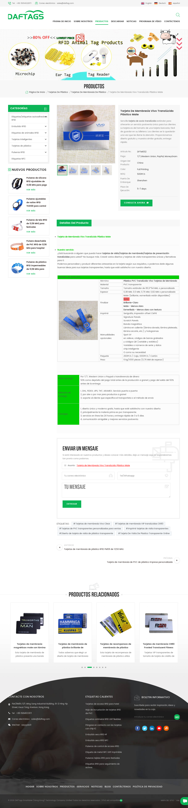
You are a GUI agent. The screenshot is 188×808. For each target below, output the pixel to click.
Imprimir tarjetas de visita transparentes (148, 528)
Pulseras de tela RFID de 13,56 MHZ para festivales (36, 224)
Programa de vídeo (150, 21)
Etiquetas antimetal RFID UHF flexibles (103, 719)
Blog (108, 787)
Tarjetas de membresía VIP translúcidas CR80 (140, 523)
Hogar (30, 787)
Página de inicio (62, 21)
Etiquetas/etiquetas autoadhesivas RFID (29, 118)
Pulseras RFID (18, 152)
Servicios (83, 787)
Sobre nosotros (83, 21)
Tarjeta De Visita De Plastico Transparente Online (145, 533)
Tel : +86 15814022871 (21, 3)
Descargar (117, 21)
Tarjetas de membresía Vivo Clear (92, 523)
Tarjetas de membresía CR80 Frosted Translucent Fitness (158, 645)
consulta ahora (134, 202)
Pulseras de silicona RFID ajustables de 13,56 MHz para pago (36, 182)
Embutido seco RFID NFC (96, 740)
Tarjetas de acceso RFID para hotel (102, 704)
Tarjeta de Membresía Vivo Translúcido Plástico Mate (103, 465)
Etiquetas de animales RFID (25, 133)
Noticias (131, 21)
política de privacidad (147, 787)
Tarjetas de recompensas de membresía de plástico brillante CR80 (115, 645)
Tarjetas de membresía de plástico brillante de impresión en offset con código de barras (72, 645)
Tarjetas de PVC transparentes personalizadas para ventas (91, 528)
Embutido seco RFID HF (96, 734)
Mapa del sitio (167, 800)
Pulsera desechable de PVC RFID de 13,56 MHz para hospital (36, 245)
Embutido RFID (19, 126)
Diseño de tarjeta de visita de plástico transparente (87, 533)
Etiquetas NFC (19, 158)
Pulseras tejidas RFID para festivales (102, 758)
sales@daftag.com (40, 719)
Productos (101, 21)
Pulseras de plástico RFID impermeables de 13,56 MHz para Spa (36, 266)
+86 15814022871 (24, 713)
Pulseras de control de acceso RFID (102, 746)
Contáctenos (172, 21)
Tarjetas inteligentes (22, 139)
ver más (30, 189)
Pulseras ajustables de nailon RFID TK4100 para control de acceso (36, 203)
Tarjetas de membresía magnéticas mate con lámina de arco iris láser (30, 645)
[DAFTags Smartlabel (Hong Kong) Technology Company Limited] (26, 14)
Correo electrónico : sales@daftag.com (56, 3)
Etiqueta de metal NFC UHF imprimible (103, 752)
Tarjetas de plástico (58, 92)
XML (178, 800)
